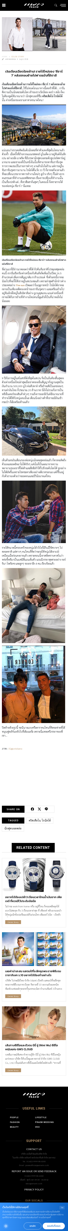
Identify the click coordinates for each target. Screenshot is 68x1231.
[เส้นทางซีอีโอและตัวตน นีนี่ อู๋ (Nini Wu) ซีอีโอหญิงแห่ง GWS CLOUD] (34, 1023)
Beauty (14, 1127)
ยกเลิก (33, 1226)
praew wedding (44, 1122)
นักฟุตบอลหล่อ (13, 828)
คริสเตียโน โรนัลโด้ (40, 820)
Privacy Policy (34, 1189)
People (14, 1117)
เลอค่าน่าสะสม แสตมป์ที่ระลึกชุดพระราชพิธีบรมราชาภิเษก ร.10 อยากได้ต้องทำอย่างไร (33, 973)
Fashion (15, 1122)
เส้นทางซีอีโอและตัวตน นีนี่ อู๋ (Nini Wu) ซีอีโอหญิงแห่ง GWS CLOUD (31, 1047)
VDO (37, 1127)
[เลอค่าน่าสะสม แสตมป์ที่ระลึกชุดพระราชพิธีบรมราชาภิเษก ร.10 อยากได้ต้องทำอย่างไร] (34, 949)
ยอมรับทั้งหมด (53, 1226)
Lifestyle (40, 1117)
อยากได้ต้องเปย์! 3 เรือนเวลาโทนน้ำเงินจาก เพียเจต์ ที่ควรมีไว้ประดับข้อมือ (33, 899)
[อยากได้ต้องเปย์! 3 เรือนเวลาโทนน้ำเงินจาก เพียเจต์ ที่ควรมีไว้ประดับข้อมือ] (34, 875)
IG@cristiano (15, 748)
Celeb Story (17, 56)
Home (5, 56)
